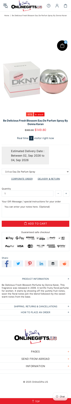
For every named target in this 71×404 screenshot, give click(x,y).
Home (6, 15)
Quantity (6, 188)
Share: (5, 257)
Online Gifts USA (26, 5)
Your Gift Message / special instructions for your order (31, 201)
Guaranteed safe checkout (35, 232)
